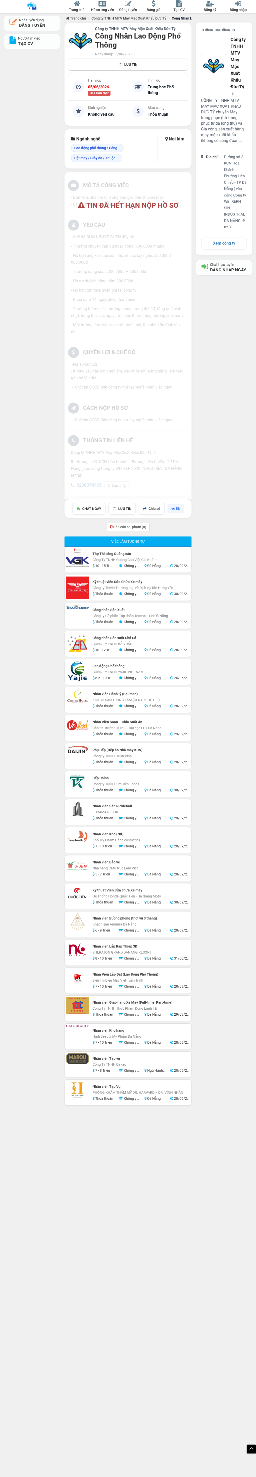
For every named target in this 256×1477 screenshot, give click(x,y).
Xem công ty (224, 243)
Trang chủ (77, 18)
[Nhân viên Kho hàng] (77, 1026)
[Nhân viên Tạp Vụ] (77, 1089)
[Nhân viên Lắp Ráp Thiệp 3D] (77, 949)
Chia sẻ (154, 509)
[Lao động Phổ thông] (77, 671)
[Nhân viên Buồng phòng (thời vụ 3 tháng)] (77, 921)
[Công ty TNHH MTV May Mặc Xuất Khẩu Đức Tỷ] (80, 41)
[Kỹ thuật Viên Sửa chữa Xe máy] (77, 893)
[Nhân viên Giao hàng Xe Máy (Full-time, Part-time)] (77, 1005)
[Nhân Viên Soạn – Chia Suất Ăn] (77, 725)
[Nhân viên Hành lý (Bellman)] (77, 697)
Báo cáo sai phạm (129, 527)
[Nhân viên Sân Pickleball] (77, 809)
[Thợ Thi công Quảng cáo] (77, 559)
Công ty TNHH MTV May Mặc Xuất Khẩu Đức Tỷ (129, 18)
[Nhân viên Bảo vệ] (77, 865)
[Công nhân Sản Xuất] (77, 607)
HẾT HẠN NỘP (99, 93)
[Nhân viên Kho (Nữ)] (77, 837)
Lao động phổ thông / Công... (97, 148)
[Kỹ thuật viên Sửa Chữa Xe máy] (77, 588)
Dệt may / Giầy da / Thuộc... (96, 158)
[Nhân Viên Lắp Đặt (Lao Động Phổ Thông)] (77, 977)
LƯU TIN (131, 65)
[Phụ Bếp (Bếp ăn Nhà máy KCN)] (77, 749)
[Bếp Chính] (77, 781)
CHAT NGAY (91, 509)
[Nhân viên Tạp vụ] (77, 1058)
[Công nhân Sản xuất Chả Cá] (77, 644)
